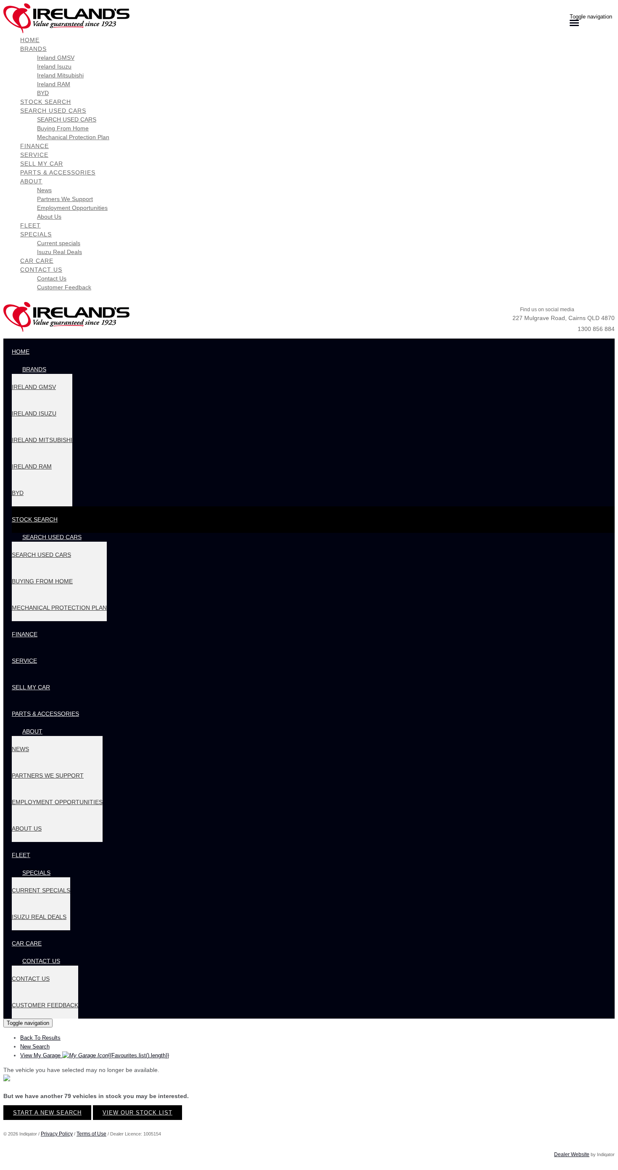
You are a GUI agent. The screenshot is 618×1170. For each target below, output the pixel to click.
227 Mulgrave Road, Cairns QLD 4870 (563, 318)
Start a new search (47, 1112)
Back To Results (40, 1038)
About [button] (31, 181)
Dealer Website (571, 1154)
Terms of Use (91, 1134)
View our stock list (137, 1112)
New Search (35, 1046)
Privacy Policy (57, 1134)
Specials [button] (36, 234)
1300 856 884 (596, 329)
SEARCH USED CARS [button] (53, 110)
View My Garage (94, 1055)
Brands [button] (33, 48)
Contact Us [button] (41, 269)
